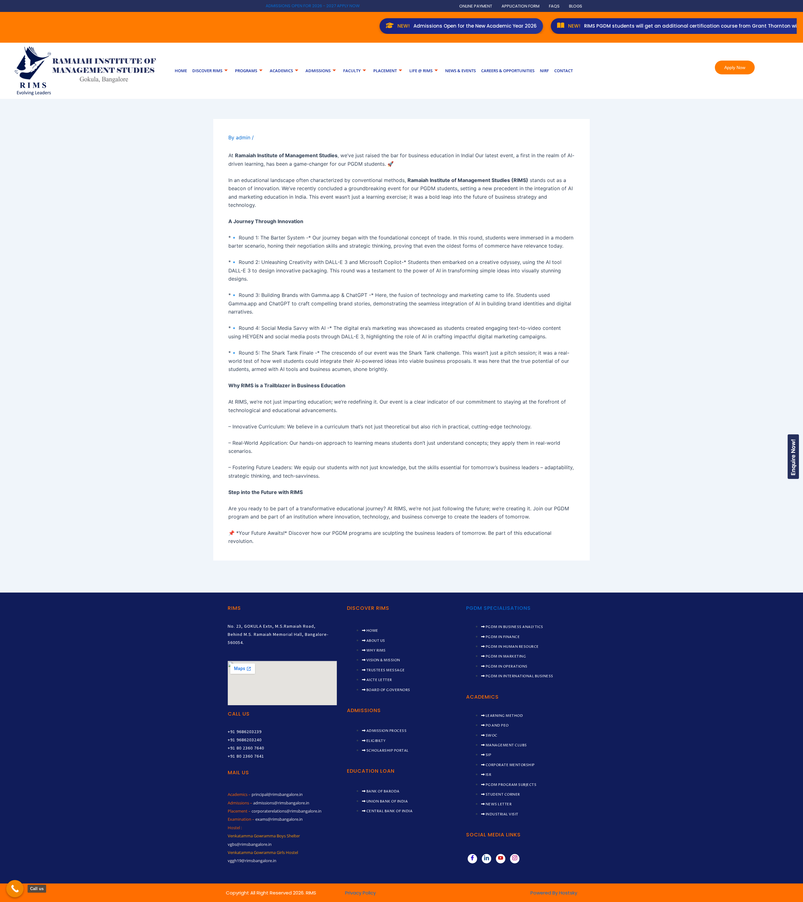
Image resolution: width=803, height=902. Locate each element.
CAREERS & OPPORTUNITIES (507, 70)
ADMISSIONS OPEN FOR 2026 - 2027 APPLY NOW (313, 6)
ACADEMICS (281, 70)
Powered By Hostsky (553, 892)
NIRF (544, 70)
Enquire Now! (793, 457)
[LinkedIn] (486, 858)
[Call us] (15, 888)
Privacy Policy (360, 892)
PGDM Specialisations (498, 608)
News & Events (460, 70)
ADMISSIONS (318, 70)
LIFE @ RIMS (421, 70)
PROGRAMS (246, 70)
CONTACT (563, 70)
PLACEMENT (385, 70)
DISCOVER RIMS (207, 70)
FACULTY (352, 70)
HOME (181, 70)
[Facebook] (472, 858)
